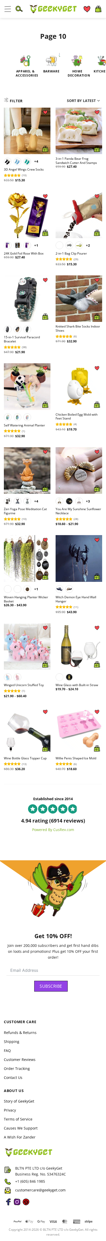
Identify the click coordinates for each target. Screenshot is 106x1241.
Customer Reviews (20, 1059)
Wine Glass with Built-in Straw (77, 685)
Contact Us (13, 1077)
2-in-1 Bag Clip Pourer (71, 253)
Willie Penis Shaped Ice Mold (76, 758)
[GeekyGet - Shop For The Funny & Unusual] (53, 9)
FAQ (7, 1050)
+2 (88, 245)
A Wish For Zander (20, 1137)
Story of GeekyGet (19, 1101)
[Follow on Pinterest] (26, 1205)
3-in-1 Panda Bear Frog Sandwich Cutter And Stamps (76, 161)
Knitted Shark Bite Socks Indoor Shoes (78, 328)
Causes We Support (21, 1128)
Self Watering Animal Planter (24, 425)
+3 (88, 501)
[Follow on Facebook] (8, 1205)
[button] (8, 9)
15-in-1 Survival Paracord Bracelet (22, 339)
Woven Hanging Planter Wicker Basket (26, 599)
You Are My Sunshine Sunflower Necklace (78, 511)
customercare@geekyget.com (40, 1190)
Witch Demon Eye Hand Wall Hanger (76, 599)
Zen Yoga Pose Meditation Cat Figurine (25, 511)
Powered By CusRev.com (53, 829)
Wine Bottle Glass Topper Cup (25, 758)
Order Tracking (17, 1068)
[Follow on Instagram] (17, 1205)
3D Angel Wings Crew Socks (24, 169)
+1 (36, 245)
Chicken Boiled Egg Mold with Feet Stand (77, 417)
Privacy (10, 1110)
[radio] (8, 161)
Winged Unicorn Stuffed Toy (24, 685)
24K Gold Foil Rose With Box (23, 253)
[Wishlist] (87, 9)
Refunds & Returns (20, 1032)
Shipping (11, 1041)
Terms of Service (18, 1119)
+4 (36, 161)
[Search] (19, 9)
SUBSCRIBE (51, 986)
